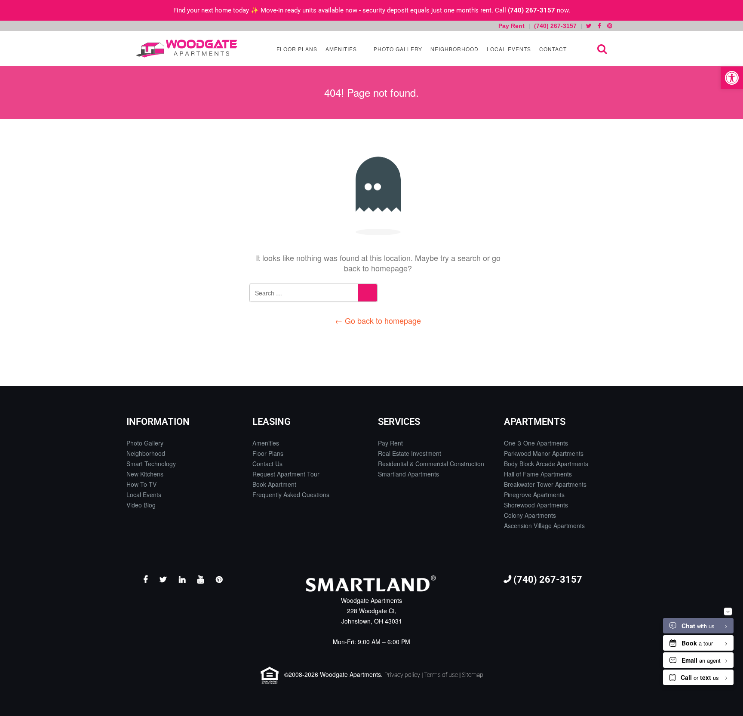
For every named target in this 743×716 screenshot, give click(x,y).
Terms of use (441, 674)
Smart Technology (151, 463)
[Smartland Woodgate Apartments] (186, 48)
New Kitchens (144, 474)
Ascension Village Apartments (544, 525)
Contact (552, 48)
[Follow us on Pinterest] (609, 25)
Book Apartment (274, 484)
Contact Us (267, 463)
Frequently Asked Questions (290, 494)
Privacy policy (402, 674)
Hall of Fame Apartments (538, 474)
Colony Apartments (530, 515)
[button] (732, 78)
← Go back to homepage (378, 320)
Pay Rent (512, 25)
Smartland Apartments (408, 474)
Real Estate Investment (409, 453)
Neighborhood (454, 48)
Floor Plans (296, 48)
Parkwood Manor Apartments (543, 453)
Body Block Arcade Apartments (546, 463)
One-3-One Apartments (536, 443)
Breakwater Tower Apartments (545, 484)
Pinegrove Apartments (534, 494)
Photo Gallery (397, 48)
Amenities (340, 48)
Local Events (508, 48)
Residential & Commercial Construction (431, 463)
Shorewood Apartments (536, 505)
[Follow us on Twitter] (589, 25)
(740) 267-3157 (531, 10)
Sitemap (472, 674)
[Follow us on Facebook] (599, 25)
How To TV (141, 484)
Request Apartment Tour (285, 474)
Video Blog (141, 505)
